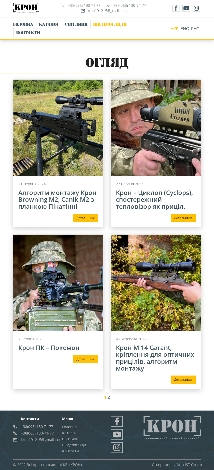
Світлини (76, 24)
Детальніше (85, 218)
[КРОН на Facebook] (176, 8)
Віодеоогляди (110, 24)
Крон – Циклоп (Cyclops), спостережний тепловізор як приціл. (154, 199)
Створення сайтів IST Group (177, 464)
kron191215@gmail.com (107, 10)
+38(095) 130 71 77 (84, 5)
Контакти (28, 32)
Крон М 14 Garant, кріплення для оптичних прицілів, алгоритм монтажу (155, 357)
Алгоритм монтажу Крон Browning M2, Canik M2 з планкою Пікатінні (57, 199)
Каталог (49, 24)
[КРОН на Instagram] (196, 8)
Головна (23, 24)
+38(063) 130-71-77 (129, 5)
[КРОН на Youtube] (186, 8)
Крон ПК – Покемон (49, 347)
